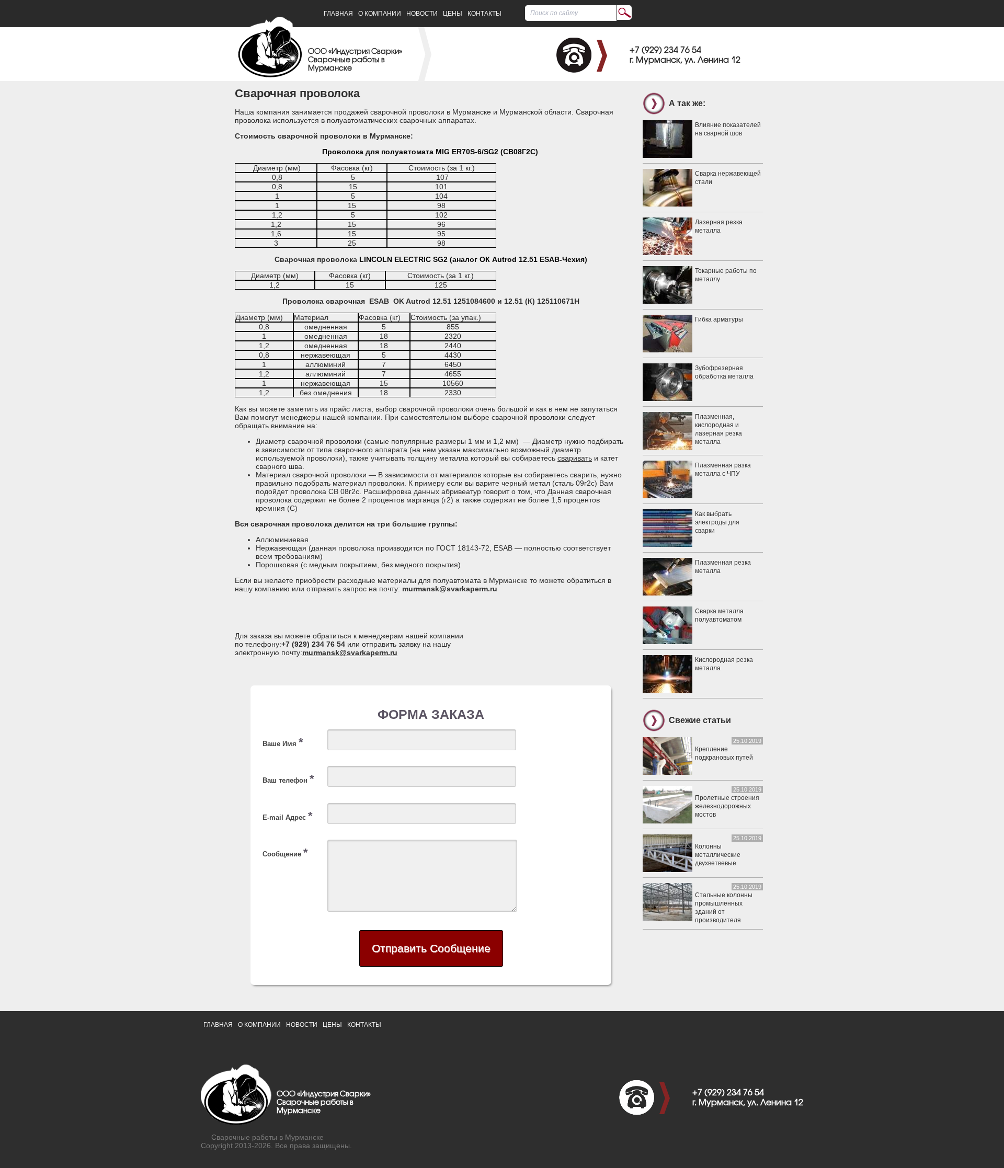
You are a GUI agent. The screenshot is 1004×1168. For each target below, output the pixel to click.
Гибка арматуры (719, 319)
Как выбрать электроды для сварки (717, 522)
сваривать (574, 458)
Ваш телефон (288, 778)
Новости (422, 13)
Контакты (484, 13)
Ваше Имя (283, 742)
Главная (338, 13)
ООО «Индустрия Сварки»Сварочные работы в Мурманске (355, 60)
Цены (452, 13)
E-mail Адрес (288, 815)
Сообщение (285, 852)
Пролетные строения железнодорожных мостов (727, 806)
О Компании (379, 13)
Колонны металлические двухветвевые (717, 855)
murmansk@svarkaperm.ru (349, 652)
